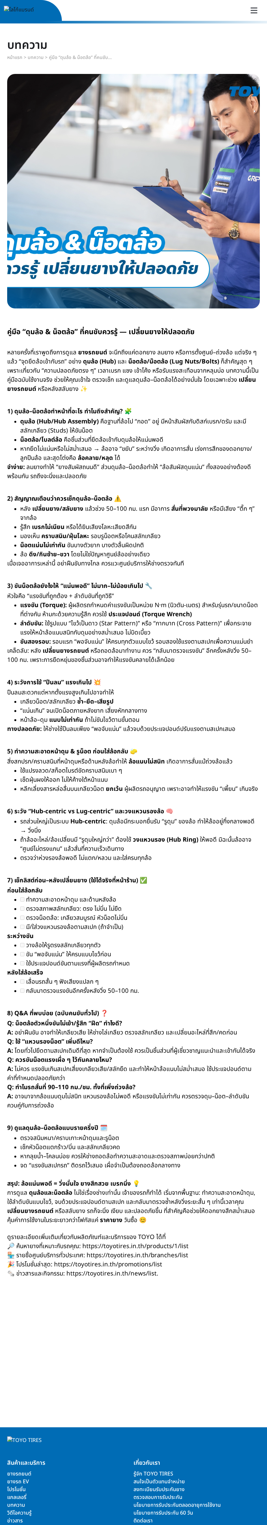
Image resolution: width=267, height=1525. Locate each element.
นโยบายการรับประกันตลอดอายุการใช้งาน (177, 1505)
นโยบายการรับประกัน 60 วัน (163, 1513)
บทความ (36, 57)
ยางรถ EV (18, 1482)
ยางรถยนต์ (19, 1474)
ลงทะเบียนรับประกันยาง (159, 1489)
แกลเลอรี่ (16, 1497)
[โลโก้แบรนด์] (26, 10)
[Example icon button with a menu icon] (253, 10)
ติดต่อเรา (143, 1521)
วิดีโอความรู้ (19, 1513)
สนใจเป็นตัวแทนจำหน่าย (159, 1482)
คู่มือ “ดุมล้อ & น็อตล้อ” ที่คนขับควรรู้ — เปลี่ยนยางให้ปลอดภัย (81, 57)
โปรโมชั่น (16, 1489)
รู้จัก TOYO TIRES (153, 1474)
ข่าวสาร (15, 1521)
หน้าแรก (14, 57)
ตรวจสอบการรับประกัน (158, 1497)
